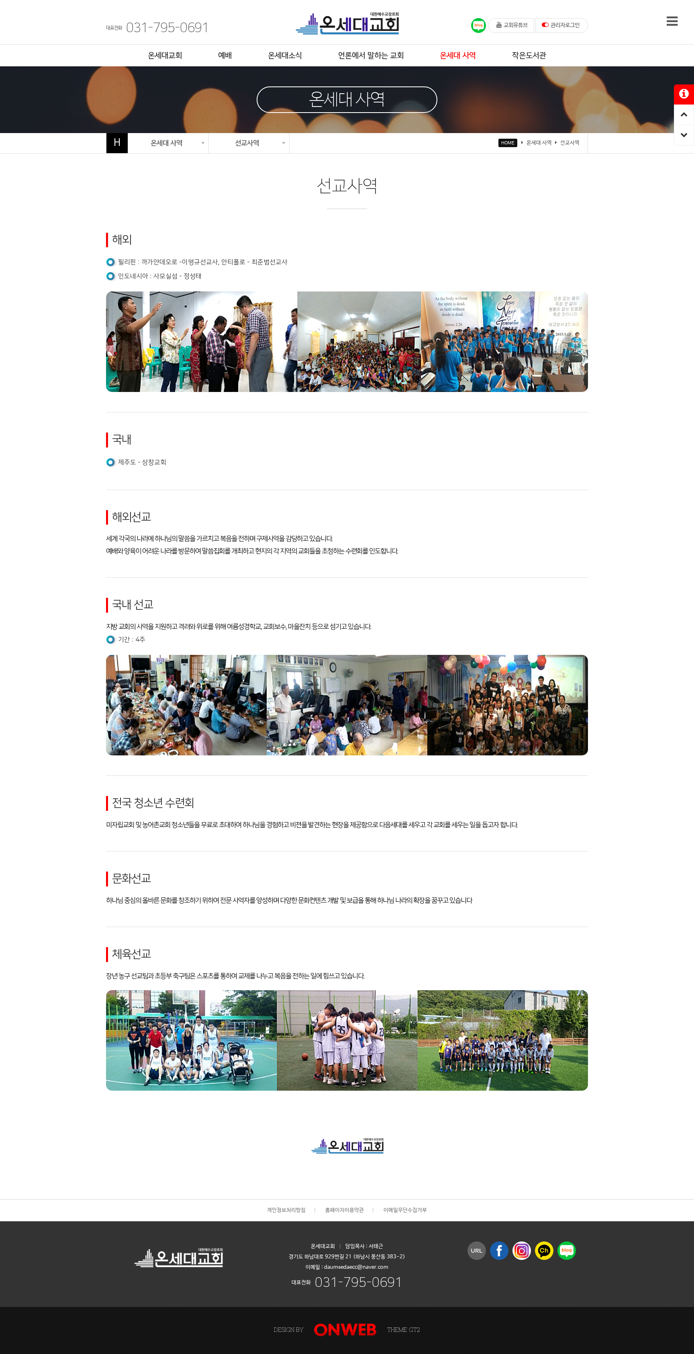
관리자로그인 (565, 25)
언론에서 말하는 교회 (371, 55)
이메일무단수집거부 (405, 1210)
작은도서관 (529, 55)
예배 (225, 55)
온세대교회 (165, 55)
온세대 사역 (458, 55)
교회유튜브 (516, 25)
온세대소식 (285, 55)
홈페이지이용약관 (344, 1210)
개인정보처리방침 (286, 1210)
